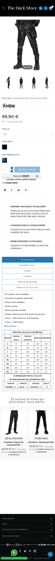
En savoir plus (27, 260)
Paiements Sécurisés (27, 282)
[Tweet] (19, 190)
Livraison (27, 276)
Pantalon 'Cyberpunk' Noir (14, 442)
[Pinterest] (26, 190)
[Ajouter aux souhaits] (23, 407)
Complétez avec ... (27, 265)
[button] (21, 177)
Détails (27, 271)
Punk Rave (12, 326)
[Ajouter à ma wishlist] (5, 190)
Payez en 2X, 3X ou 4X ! (27, 287)
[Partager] (12, 190)
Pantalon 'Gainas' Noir (41, 442)
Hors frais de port (15, 121)
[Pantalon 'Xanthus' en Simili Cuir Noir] (21, 83)
